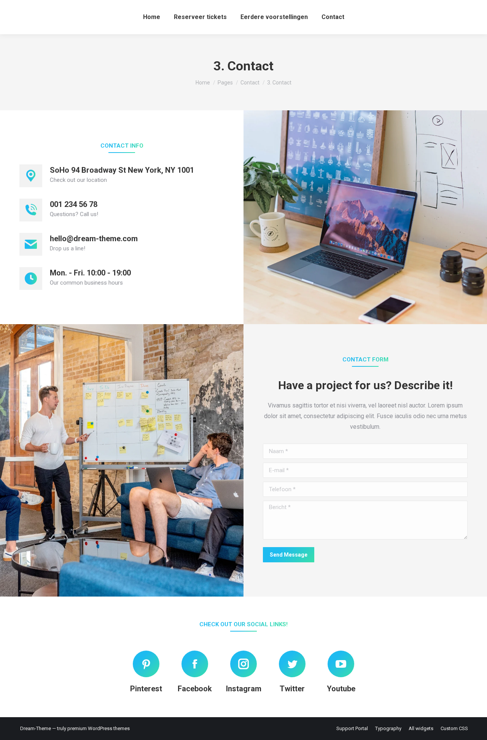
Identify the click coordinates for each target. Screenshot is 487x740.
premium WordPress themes (98, 728)
